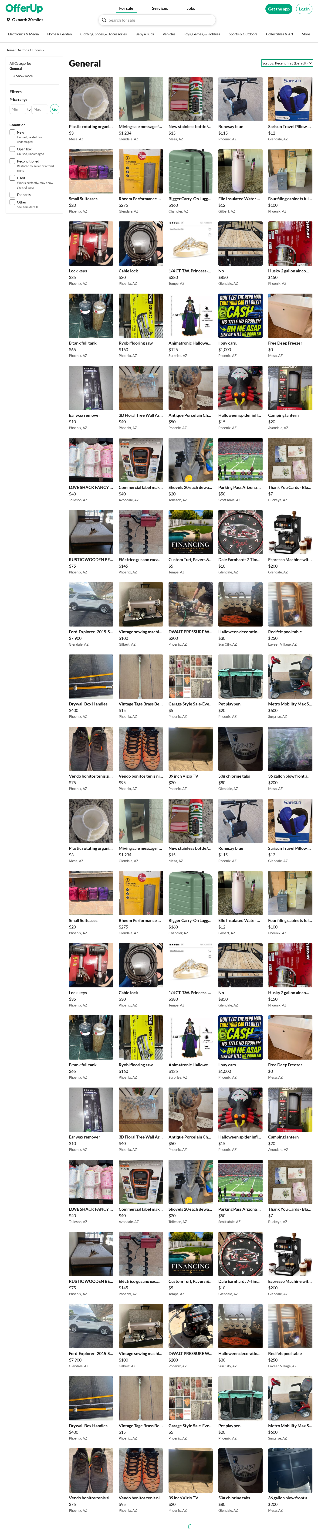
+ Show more (23, 76)
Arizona (23, 50)
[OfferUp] (24, 9)
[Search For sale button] (104, 20)
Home (10, 50)
